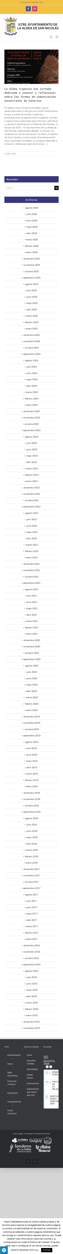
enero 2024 (32, 405)
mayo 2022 (32, 532)
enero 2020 (32, 710)
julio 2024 (32, 366)
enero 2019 (32, 786)
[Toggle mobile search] (51, 36)
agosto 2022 (31, 513)
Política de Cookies (42, 1134)
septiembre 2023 (31, 430)
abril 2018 (32, 843)
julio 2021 (32, 595)
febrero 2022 (31, 551)
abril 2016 (32, 996)
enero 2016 (32, 1015)
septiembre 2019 (31, 735)
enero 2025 (32, 328)
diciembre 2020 (32, 640)
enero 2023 (32, 481)
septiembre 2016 (31, 964)
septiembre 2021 (31, 583)
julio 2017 (32, 901)
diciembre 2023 (32, 411)
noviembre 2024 (31, 341)
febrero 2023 (31, 475)
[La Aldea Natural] (43, 1146)
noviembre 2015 (31, 1028)
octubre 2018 (32, 805)
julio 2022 (32, 519)
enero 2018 (32, 862)
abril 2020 (32, 691)
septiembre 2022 (31, 506)
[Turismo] (20, 1138)
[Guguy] (40, 1138)
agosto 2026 (31, 208)
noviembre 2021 (31, 570)
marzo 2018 (31, 850)
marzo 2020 (31, 697)
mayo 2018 (32, 837)
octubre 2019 (32, 729)
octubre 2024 (32, 347)
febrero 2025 (31, 322)
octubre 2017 (32, 882)
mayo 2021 (32, 608)
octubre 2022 (32, 500)
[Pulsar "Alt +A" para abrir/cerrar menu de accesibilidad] (4, 1250)
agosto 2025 (31, 284)
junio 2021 (31, 602)
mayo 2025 (32, 303)
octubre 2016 (32, 958)
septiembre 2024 (31, 354)
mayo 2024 (32, 379)
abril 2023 (32, 462)
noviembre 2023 (31, 417)
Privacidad (28, 1134)
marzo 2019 (31, 773)
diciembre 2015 (32, 1022)
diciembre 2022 (32, 487)
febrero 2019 (31, 780)
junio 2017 (31, 907)
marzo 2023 (31, 468)
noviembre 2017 (31, 875)
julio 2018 (32, 824)
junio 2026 (31, 220)
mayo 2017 (32, 913)
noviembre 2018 (31, 799)
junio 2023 (31, 449)
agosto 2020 (31, 665)
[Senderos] (20, 1146)
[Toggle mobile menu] (57, 36)
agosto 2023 (31, 436)
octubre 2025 (32, 271)
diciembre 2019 (32, 716)
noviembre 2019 (31, 723)
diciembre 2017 (32, 869)
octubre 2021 (32, 576)
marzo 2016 (31, 1002)
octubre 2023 (32, 424)
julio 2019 (32, 748)
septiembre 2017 (31, 888)
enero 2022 (32, 557)
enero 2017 (32, 939)
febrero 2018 (31, 856)
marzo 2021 (31, 621)
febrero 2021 (31, 627)
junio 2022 (31, 526)
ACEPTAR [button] (47, 1250)
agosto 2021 (31, 589)
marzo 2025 (31, 316)
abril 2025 (32, 309)
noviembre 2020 (31, 646)
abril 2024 (32, 386)
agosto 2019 (31, 742)
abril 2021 (32, 615)
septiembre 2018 (31, 812)
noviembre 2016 (31, 952)
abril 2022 (32, 538)
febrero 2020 (31, 704)
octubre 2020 (32, 653)
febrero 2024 (31, 398)
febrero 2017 (31, 933)
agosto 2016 (31, 971)
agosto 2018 (31, 818)
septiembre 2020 (31, 659)
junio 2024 (31, 373)
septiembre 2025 (31, 277)
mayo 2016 (32, 990)
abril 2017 (32, 920)
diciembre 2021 (32, 564)
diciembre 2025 (32, 258)
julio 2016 (32, 977)
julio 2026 (32, 214)
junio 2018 (31, 831)
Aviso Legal (18, 1134)
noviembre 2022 (31, 494)
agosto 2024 (31, 360)
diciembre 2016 (32, 945)
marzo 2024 (31, 392)
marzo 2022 (31, 545)
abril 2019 (32, 767)
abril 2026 (32, 233)
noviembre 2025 (31, 265)
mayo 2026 (32, 227)
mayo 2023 (32, 455)
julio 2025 (32, 290)
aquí (36, 1250)
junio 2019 (31, 754)
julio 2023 (32, 443)
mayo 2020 (32, 684)
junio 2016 (31, 983)
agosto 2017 (31, 894)
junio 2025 (31, 297)
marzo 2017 (31, 926)
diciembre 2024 (32, 335)
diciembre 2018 (32, 793)
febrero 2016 (31, 1009)
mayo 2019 (32, 761)
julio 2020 (32, 672)
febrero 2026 (31, 246)
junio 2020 (31, 678)
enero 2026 (32, 252)
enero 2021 (32, 634)
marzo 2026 (31, 239)
